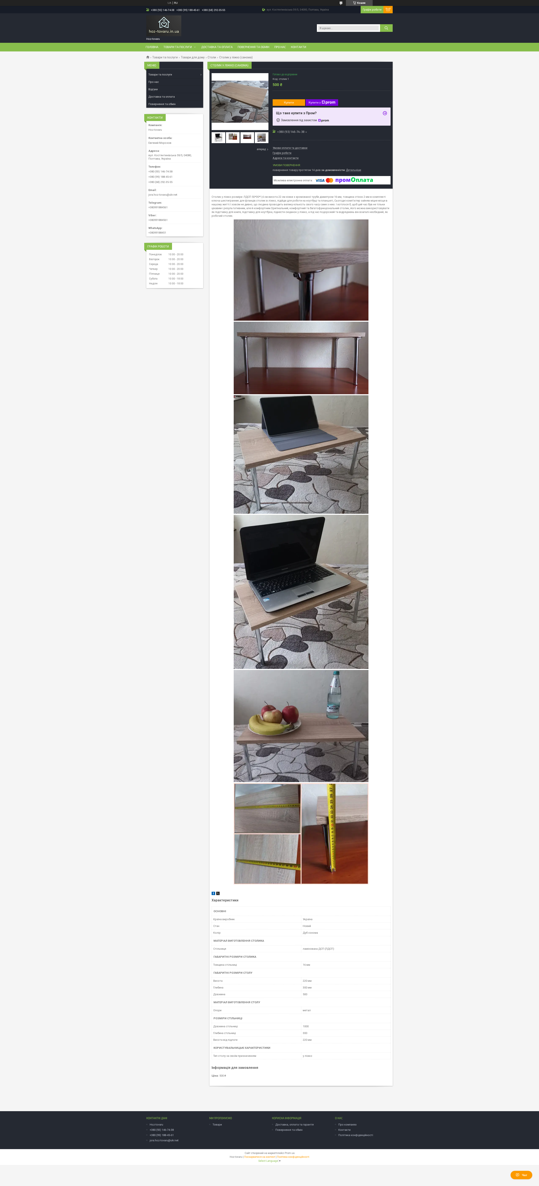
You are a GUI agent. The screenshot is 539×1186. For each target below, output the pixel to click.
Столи (212, 57)
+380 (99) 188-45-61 (162, 1135)
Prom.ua (290, 1153)
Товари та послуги (177, 47)
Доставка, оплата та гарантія (294, 1124)
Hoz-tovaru (156, 1124)
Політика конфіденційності (355, 1135)
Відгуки (153, 89)
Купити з (315, 102)
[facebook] (213, 894)
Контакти (298, 47)
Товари (217, 1124)
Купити (289, 102)
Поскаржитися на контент (259, 1156)
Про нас (280, 47)
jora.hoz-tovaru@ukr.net (162, 194)
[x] (218, 894)
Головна (152, 47)
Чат (524, 1175)
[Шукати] (386, 28)
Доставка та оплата (217, 47)
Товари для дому (193, 57)
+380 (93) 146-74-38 (162, 1129)
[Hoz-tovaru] (163, 25)
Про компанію (347, 1124)
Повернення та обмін (253, 47)
